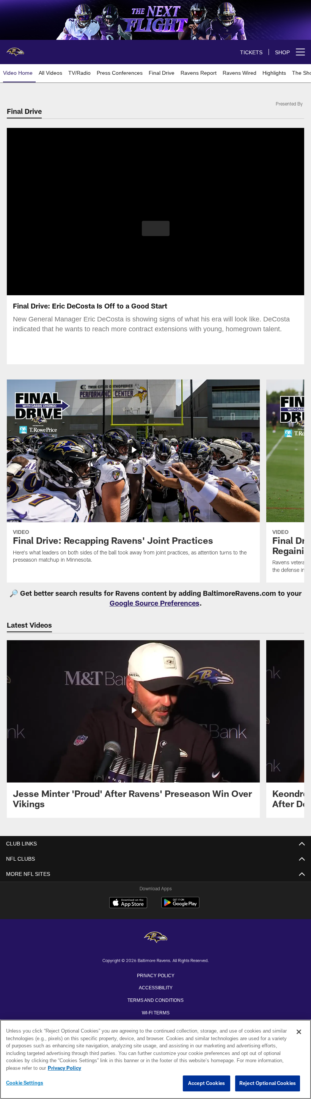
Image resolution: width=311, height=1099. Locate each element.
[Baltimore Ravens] (155, 938)
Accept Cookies (206, 1083)
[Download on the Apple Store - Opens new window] (128, 903)
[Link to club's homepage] (15, 49)
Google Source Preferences (154, 603)
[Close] (299, 1032)
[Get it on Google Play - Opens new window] (180, 906)
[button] (155, 228)
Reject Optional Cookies (267, 1083)
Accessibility (155, 987)
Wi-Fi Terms (155, 1012)
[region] (155, 1059)
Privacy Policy (155, 975)
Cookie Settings (24, 1083)
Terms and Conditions (155, 999)
